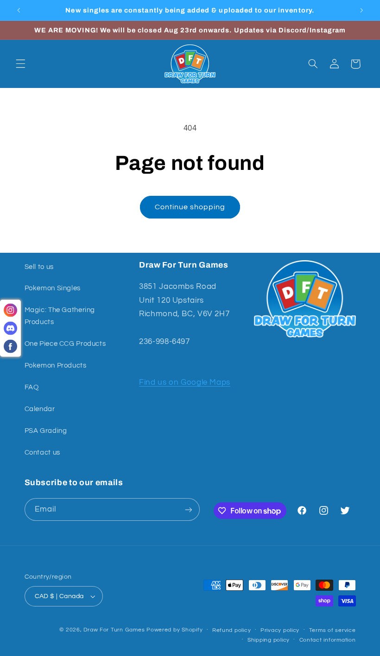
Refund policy (231, 630)
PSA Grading (46, 430)
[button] (20, 64)
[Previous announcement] (18, 10)
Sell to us (39, 266)
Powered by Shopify (174, 629)
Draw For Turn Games (114, 629)
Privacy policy (279, 630)
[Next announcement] (361, 10)
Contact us (42, 452)
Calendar (40, 409)
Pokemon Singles (53, 288)
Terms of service (332, 630)
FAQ (32, 387)
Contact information (327, 640)
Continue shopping (190, 207)
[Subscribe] (188, 509)
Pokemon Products (56, 365)
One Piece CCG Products (65, 343)
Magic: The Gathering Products (60, 315)
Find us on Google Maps (184, 382)
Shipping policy (268, 640)
